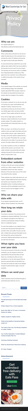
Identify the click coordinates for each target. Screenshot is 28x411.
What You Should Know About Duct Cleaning (13, 344)
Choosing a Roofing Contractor (9, 340)
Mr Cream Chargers (6, 349)
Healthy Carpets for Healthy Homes (10, 317)
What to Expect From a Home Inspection (12, 306)
